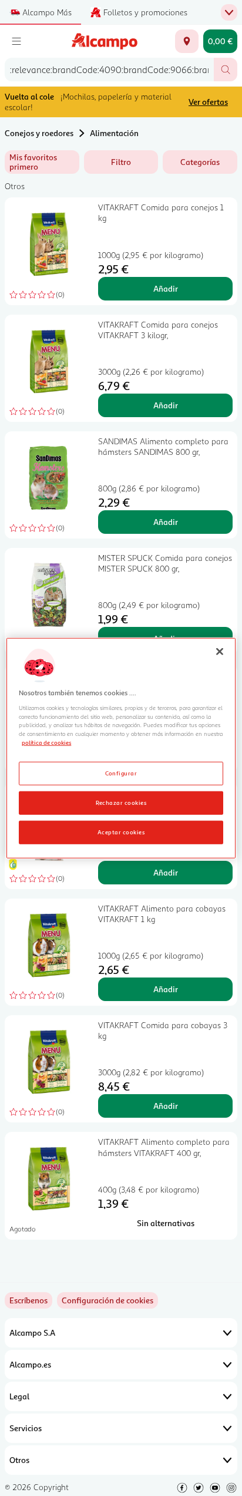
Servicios (25, 1428)
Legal (19, 1396)
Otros (19, 1460)
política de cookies (46, 742)
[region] (121, 748)
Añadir (165, 288)
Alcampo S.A (32, 1332)
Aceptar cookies (121, 831)
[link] (107, 1300)
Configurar (121, 773)
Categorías (200, 162)
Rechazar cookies (121, 802)
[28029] (187, 41)
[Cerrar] (220, 651)
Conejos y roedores (39, 133)
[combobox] (109, 70)
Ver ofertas (208, 102)
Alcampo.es (30, 1364)
